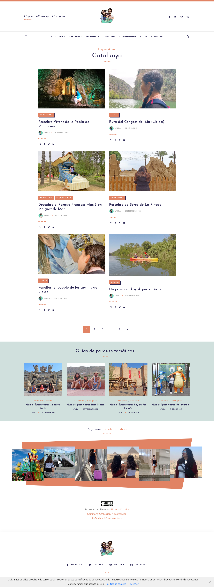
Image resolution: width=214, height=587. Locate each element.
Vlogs (143, 37)
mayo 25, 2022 (60, 298)
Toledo (134, 401)
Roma (49, 401)
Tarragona (59, 16)
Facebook (77, 565)
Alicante (79, 401)
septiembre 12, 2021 (90, 409)
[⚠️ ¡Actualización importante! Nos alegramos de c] (154, 465)
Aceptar (134, 584)
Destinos (74, 37)
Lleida (114, 115)
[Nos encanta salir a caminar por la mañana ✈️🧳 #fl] (91, 465)
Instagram (141, 565)
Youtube (119, 565)
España (30, 16)
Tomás (47, 215)
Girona (115, 282)
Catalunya (43, 16)
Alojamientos (127, 37)
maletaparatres (114, 429)
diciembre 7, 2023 (61, 133)
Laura (47, 133)
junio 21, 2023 (131, 128)
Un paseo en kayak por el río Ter (136, 289)
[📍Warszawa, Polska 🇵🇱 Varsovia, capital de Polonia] (28, 465)
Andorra (164, 401)
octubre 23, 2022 (48, 413)
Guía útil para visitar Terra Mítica (85, 405)
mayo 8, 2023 (61, 215)
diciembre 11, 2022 (133, 211)
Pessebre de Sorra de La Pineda (135, 205)
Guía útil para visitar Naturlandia (171, 405)
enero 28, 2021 (176, 409)
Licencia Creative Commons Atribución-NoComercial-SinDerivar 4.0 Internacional (108, 514)
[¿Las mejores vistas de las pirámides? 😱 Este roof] (123, 462)
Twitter (98, 565)
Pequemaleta (94, 37)
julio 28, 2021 (133, 413)
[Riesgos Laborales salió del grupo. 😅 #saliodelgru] (186, 462)
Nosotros (57, 37)
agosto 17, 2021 (132, 296)
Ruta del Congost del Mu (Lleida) (136, 122)
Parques (110, 37)
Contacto (157, 37)
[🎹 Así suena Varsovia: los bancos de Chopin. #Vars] (60, 462)
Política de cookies (116, 584)
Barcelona (46, 198)
